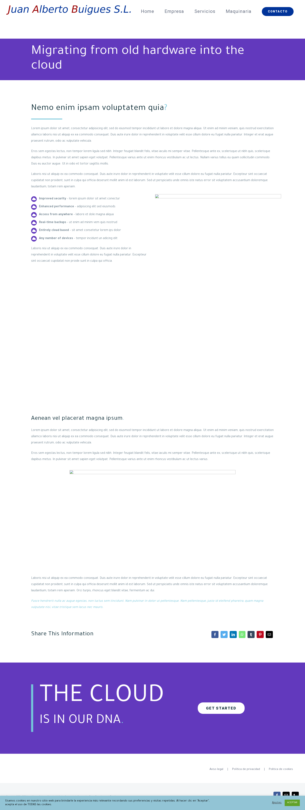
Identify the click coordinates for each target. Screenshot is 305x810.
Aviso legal (216, 769)
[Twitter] (224, 634)
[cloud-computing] (152, 471)
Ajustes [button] (277, 802)
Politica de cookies (281, 769)
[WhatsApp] (242, 634)
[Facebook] (215, 634)
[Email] (269, 634)
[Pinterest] (260, 634)
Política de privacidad (246, 769)
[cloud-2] (218, 196)
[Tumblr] (251, 634)
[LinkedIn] (233, 634)
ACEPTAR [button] (292, 802)
